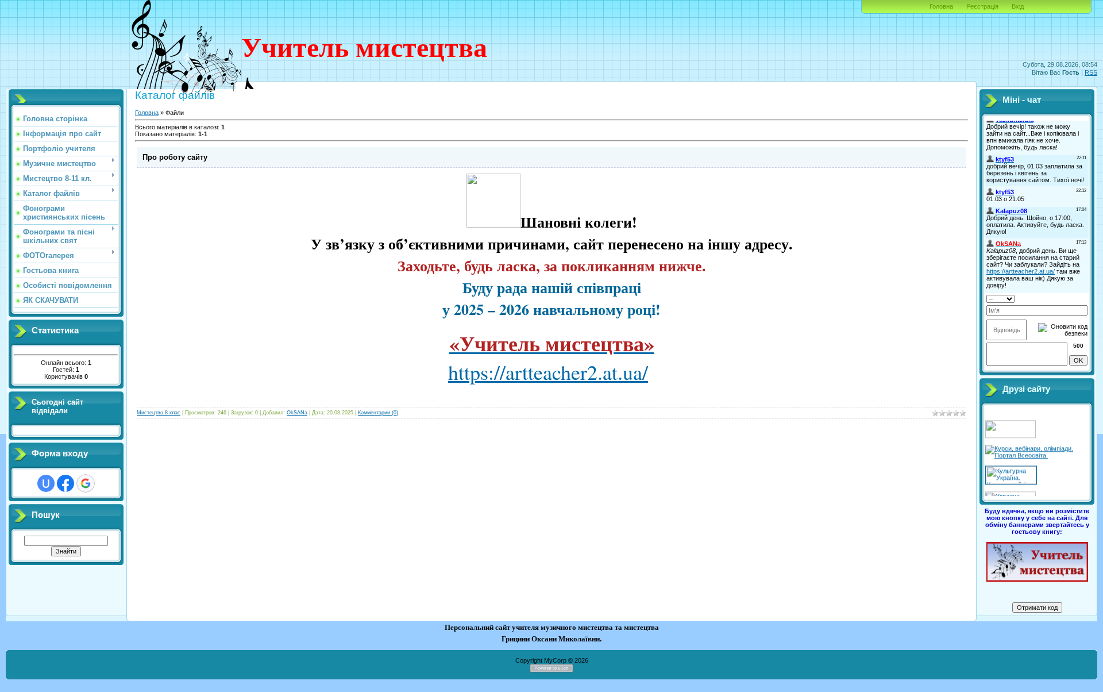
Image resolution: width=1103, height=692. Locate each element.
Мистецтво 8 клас (158, 413)
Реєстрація (982, 6)
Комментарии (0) (378, 413)
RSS (1091, 72)
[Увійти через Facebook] (65, 483)
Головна (941, 6)
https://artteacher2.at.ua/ (548, 372)
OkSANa (297, 413)
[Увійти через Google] (85, 483)
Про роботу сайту (174, 157)
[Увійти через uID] (46, 483)
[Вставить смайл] (1083, 297)
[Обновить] (1073, 297)
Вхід (1018, 6)
